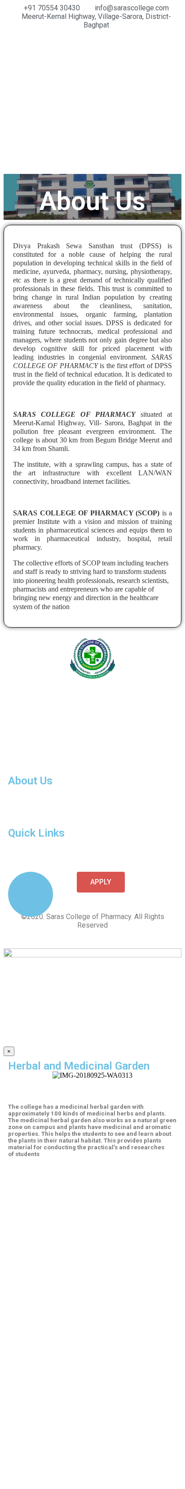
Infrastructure (27, 806)
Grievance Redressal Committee (53, 850)
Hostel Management (36, 814)
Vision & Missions (34, 798)
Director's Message (35, 790)
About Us (30, 780)
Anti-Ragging (27, 842)
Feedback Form (30, 858)
